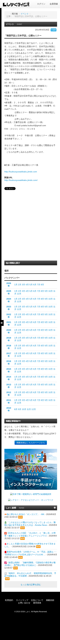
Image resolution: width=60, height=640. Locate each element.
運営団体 (37, 603)
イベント (25, 13)
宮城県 (53, 30)
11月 (29, 409)
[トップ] (8, 14)
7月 (38, 284)
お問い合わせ (24, 603)
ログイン (41, 4)
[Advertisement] (30, 226)
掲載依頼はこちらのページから (30, 442)
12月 (19, 293)
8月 (42, 284)
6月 (34, 284)
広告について (37, 600)
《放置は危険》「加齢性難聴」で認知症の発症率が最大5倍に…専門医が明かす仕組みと (30, 563)
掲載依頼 (50, 600)
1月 (15, 284)
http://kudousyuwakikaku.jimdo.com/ (21, 180)
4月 (27, 284)
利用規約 (9, 600)
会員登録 (54, 4)
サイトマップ (22, 600)
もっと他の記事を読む (31, 584)
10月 (50, 291)
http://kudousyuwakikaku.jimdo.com (20, 171)
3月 (23, 284)
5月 (31, 284)
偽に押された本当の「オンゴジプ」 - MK (25, 514)
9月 (46, 291)
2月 (19, 284)
